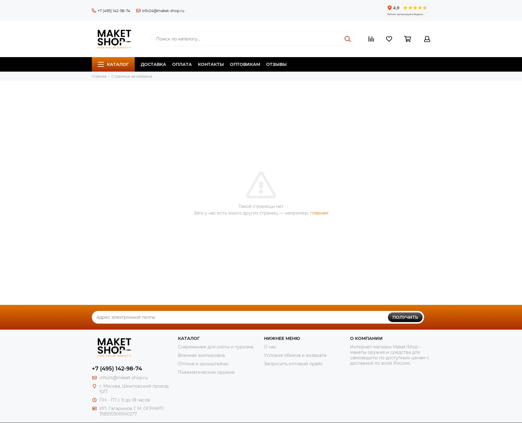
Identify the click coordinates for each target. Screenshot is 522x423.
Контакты (211, 64)
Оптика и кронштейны (203, 363)
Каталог (118, 64)
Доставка (153, 64)
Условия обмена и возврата (295, 355)
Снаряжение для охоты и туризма (215, 347)
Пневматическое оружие (206, 372)
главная (318, 213)
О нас (270, 347)
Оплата (182, 64)
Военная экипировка (201, 355)
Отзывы (276, 64)
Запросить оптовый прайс (293, 363)
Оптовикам (245, 64)
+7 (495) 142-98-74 (114, 10)
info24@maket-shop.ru (163, 10)
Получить (405, 317)
